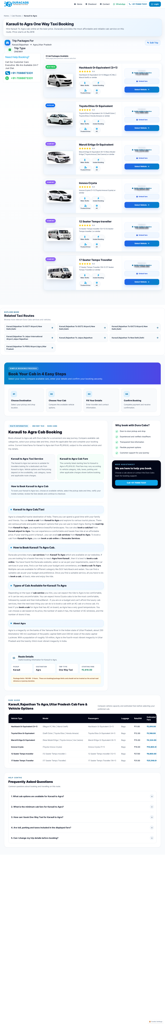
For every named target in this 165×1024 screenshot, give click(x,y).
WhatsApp (120, 4)
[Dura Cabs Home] (16, 4)
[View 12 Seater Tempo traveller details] (60, 234)
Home (79, 4)
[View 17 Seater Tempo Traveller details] (60, 272)
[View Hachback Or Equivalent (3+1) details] (60, 80)
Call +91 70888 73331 (136, 483)
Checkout (92, 4)
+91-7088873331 (22, 73)
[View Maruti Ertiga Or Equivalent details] (60, 157)
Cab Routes (16, 16)
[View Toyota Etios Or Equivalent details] (60, 119)
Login (156, 4)
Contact (106, 4)
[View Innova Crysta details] (60, 196)
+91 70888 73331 (139, 4)
